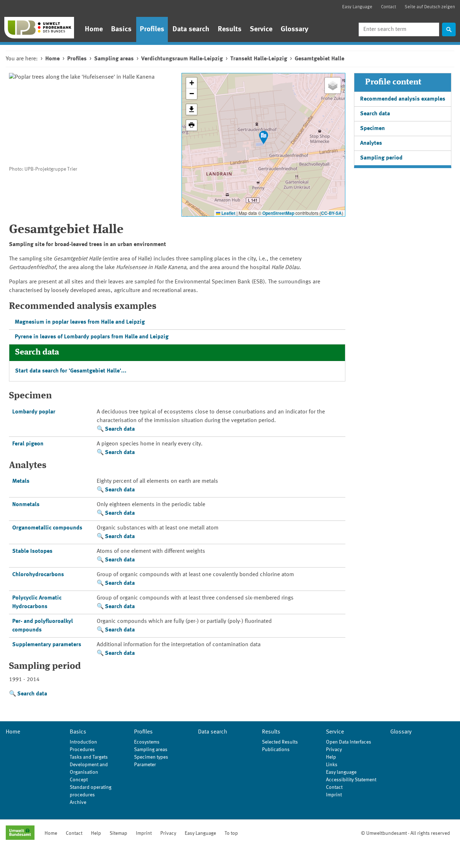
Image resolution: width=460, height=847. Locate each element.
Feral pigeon (27, 444)
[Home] (39, 27)
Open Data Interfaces (348, 742)
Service (261, 29)
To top (231, 833)
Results (230, 29)
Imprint (334, 794)
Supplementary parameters (46, 645)
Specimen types (151, 757)
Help (331, 757)
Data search (191, 29)
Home (94, 29)
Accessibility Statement (351, 779)
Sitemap (118, 833)
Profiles (152, 29)
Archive (78, 802)
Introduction (83, 742)
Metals (20, 481)
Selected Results (280, 742)
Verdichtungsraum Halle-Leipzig (182, 59)
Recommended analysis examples (402, 99)
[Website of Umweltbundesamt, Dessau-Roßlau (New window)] (20, 833)
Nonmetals (26, 505)
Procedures (82, 749)
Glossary (294, 29)
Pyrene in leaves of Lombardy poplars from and (92, 337)
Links (331, 764)
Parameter (145, 764)
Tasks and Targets (89, 757)
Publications (276, 749)
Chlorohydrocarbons (38, 575)
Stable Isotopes (32, 551)
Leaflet (227, 213)
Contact (388, 7)
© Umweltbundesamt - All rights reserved (405, 833)
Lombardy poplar (33, 412)
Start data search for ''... (70, 371)
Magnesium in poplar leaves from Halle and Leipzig (80, 322)
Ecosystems (147, 742)
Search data (120, 429)
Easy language (341, 772)
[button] (263, 137)
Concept (79, 779)
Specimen (372, 128)
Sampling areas (114, 59)
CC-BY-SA (331, 213)
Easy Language (357, 7)
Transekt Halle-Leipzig (258, 59)
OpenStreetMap (278, 213)
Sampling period (381, 158)
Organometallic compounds (47, 528)
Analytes (371, 143)
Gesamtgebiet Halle (319, 59)
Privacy (334, 749)
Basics (121, 29)
